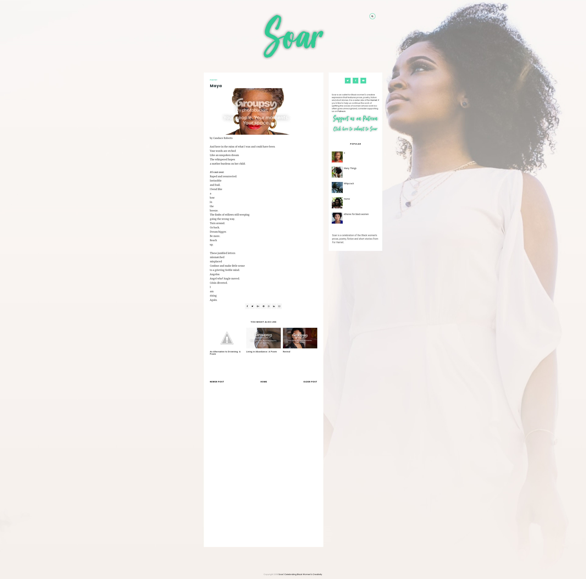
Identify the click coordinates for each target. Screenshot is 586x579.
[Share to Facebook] (247, 306)
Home (263, 381)
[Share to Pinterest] (279, 306)
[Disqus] (263, 429)
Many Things (350, 168)
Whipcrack (349, 183)
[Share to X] (252, 306)
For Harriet (372, 100)
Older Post (310, 381)
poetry (213, 80)
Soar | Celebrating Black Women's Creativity (300, 574)
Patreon (341, 111)
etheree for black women (356, 214)
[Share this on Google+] (258, 306)
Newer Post (217, 381)
